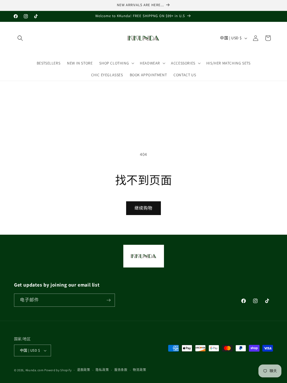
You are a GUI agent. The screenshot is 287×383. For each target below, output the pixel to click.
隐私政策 (102, 370)
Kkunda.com (35, 370)
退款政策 (83, 370)
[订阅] (108, 300)
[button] (20, 38)
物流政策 (139, 370)
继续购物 (143, 208)
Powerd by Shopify (57, 370)
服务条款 (121, 370)
